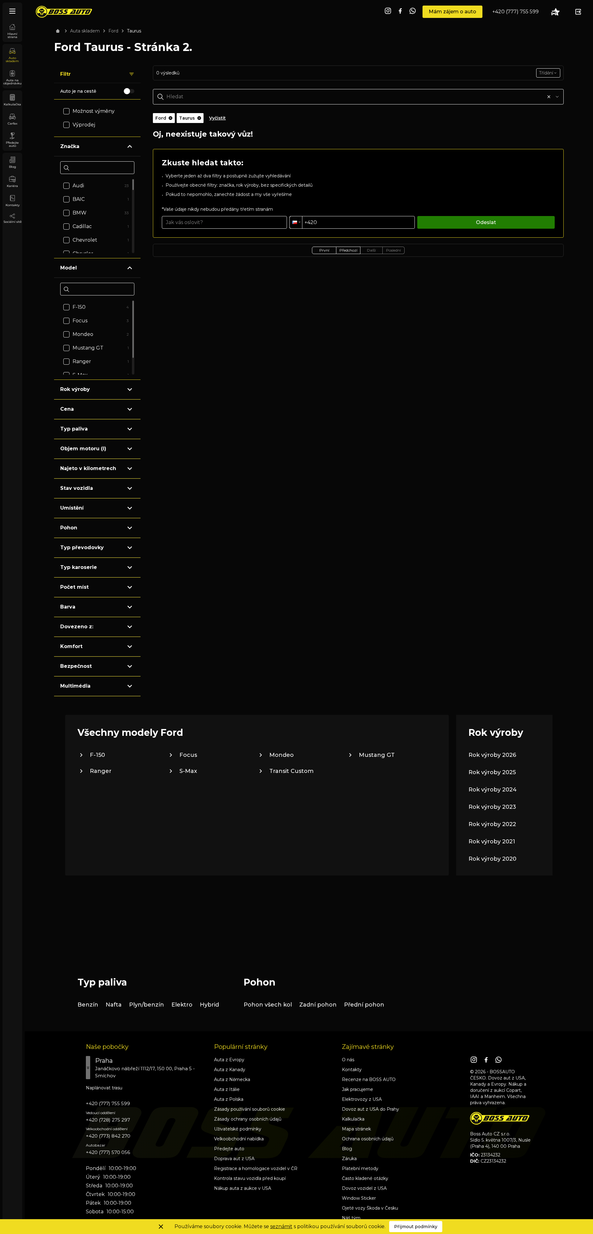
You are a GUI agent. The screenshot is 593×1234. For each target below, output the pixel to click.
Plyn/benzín (146, 1004)
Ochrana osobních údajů (367, 1139)
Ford (113, 31)
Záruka (349, 1158)
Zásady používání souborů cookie (249, 1109)
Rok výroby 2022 (492, 824)
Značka (69, 146)
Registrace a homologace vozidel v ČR (255, 1168)
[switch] (128, 91)
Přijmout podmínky (415, 1226)
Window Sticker (359, 1198)
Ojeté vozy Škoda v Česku (370, 1208)
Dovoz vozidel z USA (364, 1188)
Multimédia (75, 686)
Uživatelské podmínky (237, 1129)
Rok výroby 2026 (492, 755)
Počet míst (74, 587)
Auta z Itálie (227, 1089)
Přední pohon (364, 1004)
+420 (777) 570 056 (108, 1152)
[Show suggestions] (557, 97)
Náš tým (351, 1218)
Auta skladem (85, 31)
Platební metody (360, 1168)
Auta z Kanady (229, 1069)
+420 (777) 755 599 (515, 12)
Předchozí (348, 250)
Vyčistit (217, 118)
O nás (348, 1059)
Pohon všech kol (268, 1004)
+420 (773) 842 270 (108, 1136)
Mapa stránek (356, 1129)
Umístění (72, 508)
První (324, 250)
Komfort (71, 646)
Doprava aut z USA (234, 1158)
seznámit (281, 1226)
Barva (67, 607)
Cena (67, 409)
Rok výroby (75, 389)
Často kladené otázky (365, 1178)
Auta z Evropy (229, 1059)
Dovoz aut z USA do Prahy (370, 1109)
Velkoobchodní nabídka (239, 1139)
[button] (296, 222)
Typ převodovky (82, 547)
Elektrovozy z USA (362, 1099)
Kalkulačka (353, 1119)
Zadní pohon (318, 1004)
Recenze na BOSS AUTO (369, 1079)
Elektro (181, 1004)
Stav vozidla (76, 488)
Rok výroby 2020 (492, 858)
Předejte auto (229, 1148)
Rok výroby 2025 (492, 772)
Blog (347, 1148)
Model (68, 268)
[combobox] (548, 73)
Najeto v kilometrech (88, 468)
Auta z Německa (232, 1079)
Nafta (114, 1004)
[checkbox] (66, 111)
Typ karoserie (78, 567)
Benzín (88, 1004)
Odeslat (486, 222)
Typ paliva (74, 429)
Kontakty (352, 1069)
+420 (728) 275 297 (108, 1120)
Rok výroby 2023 (492, 807)
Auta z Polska (228, 1099)
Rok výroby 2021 (492, 841)
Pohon (68, 528)
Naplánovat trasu (104, 1088)
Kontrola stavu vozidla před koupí (250, 1178)
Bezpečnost (76, 666)
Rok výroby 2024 (493, 789)
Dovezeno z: (76, 627)
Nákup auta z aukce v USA (242, 1188)
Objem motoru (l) (83, 449)
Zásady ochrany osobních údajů (247, 1119)
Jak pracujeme (357, 1089)
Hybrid (209, 1004)
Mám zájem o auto (452, 12)
